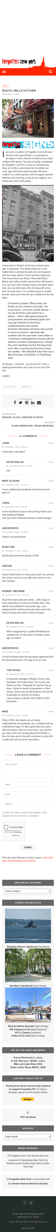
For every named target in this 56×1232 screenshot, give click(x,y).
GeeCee (7, 566)
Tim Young (13, 670)
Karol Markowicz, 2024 (28, 1057)
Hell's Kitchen (10, 387)
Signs (5, 86)
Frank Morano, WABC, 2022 (28, 1061)
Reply (51, 443)
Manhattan (26, 387)
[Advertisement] (28, 28)
